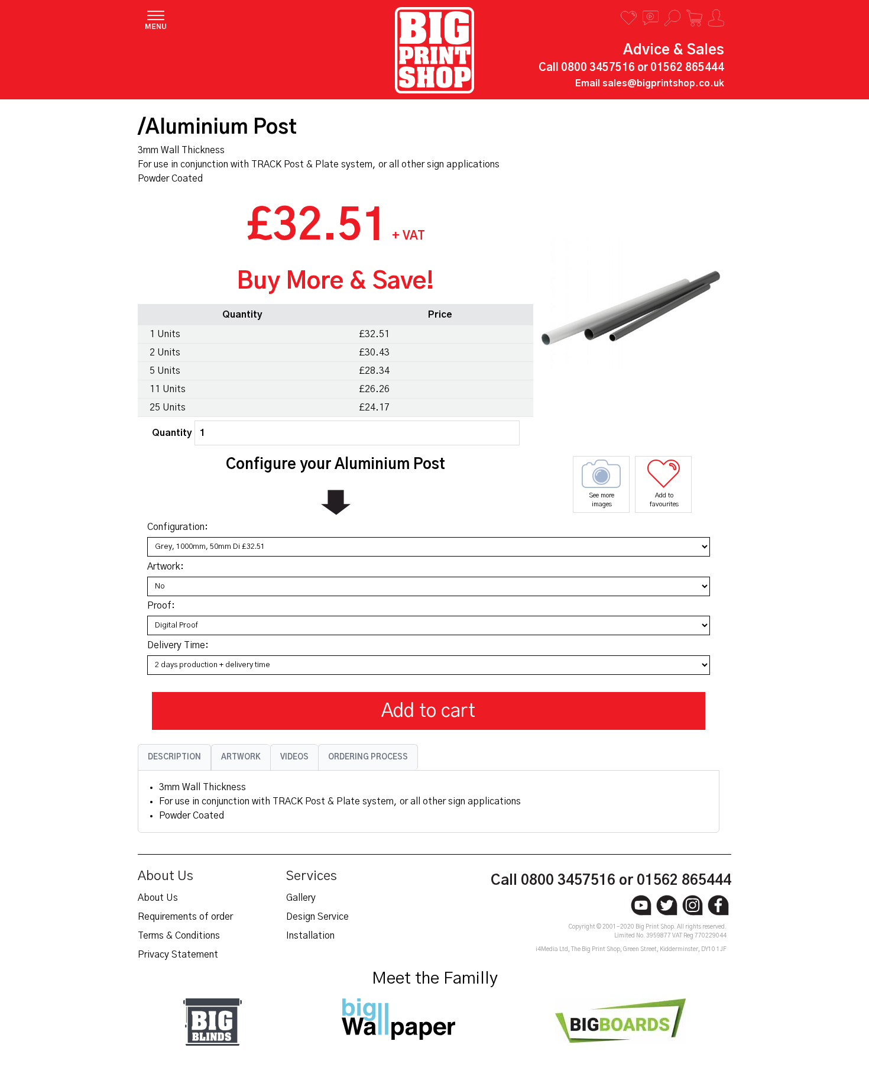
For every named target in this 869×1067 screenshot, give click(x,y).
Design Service (317, 917)
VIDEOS (294, 757)
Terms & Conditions (179, 935)
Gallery (301, 898)
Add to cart (428, 710)
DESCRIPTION (174, 757)
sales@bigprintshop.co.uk (663, 83)
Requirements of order (185, 917)
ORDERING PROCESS (368, 757)
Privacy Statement (178, 954)
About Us (158, 898)
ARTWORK (241, 757)
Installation (310, 935)
